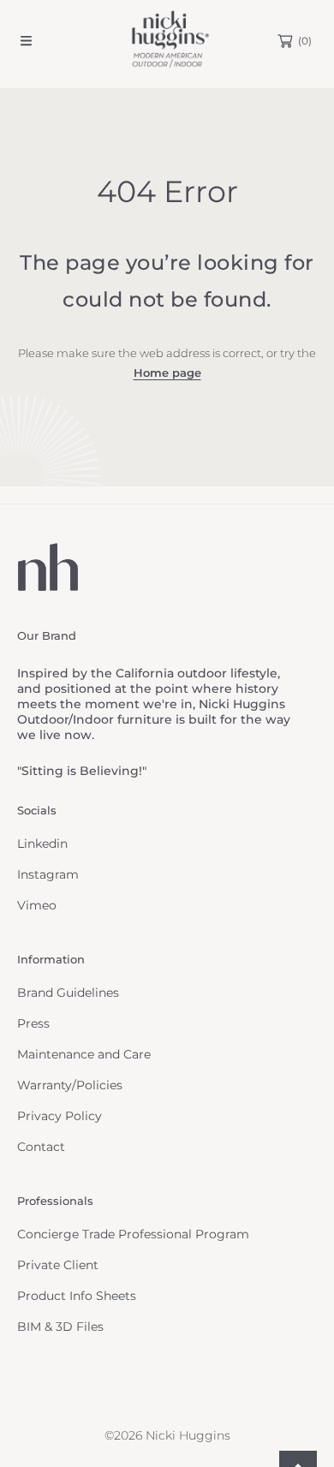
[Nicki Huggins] (167, 40)
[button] (26, 41)
